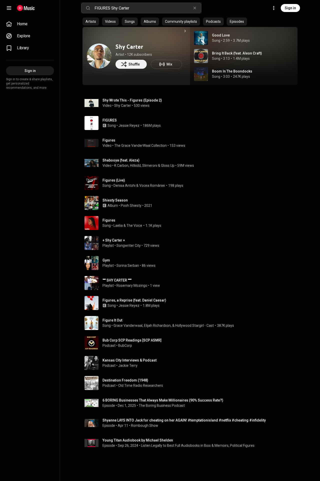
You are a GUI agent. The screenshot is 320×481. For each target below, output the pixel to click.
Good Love (221, 35)
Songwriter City (128, 246)
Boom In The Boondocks (232, 71)
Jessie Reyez (129, 126)
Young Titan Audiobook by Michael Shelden (137, 440)
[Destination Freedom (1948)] (192, 383)
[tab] (90, 22)
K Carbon (121, 166)
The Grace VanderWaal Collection (140, 146)
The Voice (134, 226)
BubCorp (125, 346)
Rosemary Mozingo (131, 286)
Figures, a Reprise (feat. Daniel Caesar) (134, 300)
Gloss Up (167, 166)
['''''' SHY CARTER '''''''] (192, 283)
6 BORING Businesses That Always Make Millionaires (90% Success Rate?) (162, 400)
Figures (108, 140)
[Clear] (195, 8)
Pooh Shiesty (131, 206)
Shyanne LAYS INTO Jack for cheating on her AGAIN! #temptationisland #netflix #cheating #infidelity (184, 420)
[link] (30, 24)
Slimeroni (149, 166)
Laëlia (118, 226)
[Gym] (192, 263)
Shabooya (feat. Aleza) (121, 160)
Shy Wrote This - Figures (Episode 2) (132, 100)
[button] (201, 38)
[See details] (185, 31)
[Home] (26, 8)
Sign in (290, 8)
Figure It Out (112, 320)
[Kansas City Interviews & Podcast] (192, 363)
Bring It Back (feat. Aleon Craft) (237, 53)
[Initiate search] (88, 8)
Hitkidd (135, 166)
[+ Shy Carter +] (192, 243)
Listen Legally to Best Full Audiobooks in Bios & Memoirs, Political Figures (197, 446)
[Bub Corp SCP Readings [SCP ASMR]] (192, 343)
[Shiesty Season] (192, 203)
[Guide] (9, 8)
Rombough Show (144, 426)
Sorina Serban (127, 266)
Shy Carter (129, 46)
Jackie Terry (128, 366)
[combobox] (147, 8)
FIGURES (109, 120)
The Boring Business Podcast (162, 406)
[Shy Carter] (99, 56)
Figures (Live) (113, 180)
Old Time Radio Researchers (140, 386)
